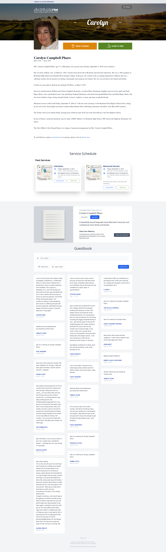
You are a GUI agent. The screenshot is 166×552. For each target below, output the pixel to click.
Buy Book (95, 217)
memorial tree (57, 137)
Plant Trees (74, 181)
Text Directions (60, 181)
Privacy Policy (77, 543)
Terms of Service (88, 543)
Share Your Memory (122, 235)
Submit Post (123, 267)
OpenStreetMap (85, 546)
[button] (45, 171)
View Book (84, 217)
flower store (86, 137)
